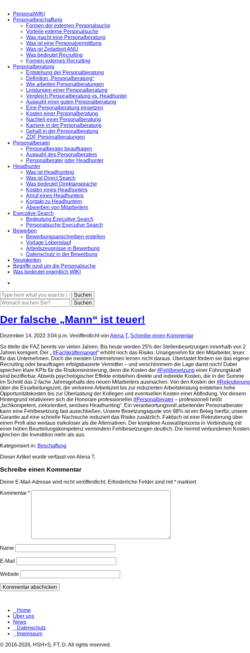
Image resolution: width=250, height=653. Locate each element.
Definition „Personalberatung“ (60, 78)
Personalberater (31, 143)
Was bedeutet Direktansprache (61, 184)
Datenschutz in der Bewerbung (61, 254)
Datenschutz (31, 628)
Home (24, 610)
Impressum (29, 633)
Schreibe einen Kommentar (161, 335)
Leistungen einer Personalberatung (66, 90)
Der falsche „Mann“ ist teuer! (72, 319)
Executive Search (33, 213)
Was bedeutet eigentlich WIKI (47, 272)
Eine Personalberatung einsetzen (64, 107)
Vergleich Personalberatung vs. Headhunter (76, 96)
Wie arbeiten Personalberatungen (65, 84)
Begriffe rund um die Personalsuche (54, 266)
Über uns (23, 616)
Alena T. (119, 335)
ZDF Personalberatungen (55, 137)
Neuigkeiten (27, 260)
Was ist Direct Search (51, 178)
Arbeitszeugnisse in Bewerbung (63, 248)
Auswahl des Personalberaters (61, 154)
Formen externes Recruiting (58, 61)
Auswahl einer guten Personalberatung (71, 102)
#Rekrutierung (233, 382)
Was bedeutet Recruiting (54, 55)
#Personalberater (153, 399)
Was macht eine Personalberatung (65, 37)
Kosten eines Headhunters (57, 189)
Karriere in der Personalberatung (64, 125)
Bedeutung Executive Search (59, 219)
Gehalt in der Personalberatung (62, 131)
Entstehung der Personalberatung (65, 72)
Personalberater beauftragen (59, 148)
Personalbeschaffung (37, 19)
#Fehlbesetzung (176, 370)
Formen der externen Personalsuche (68, 25)
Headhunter (26, 166)
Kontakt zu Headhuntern (54, 201)
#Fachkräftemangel (75, 352)
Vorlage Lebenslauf (48, 242)
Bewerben (25, 231)
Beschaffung (51, 445)
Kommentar (15, 493)
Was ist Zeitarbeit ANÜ (52, 49)
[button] (82, 295)
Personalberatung (33, 66)
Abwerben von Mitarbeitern (57, 207)
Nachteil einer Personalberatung (63, 119)
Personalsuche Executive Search (64, 225)
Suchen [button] (83, 302)
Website (9, 574)
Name (7, 548)
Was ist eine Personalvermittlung (64, 43)
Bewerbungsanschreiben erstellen (65, 236)
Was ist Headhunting (50, 172)
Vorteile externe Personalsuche (62, 31)
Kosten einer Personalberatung (62, 113)
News (19, 622)
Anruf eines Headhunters (55, 195)
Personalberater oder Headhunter (65, 160)
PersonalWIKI (29, 14)
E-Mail (7, 561)
